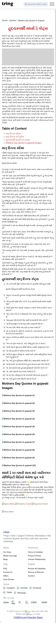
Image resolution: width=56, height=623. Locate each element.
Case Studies (8, 579)
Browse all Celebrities (37, 568)
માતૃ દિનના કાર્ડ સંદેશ (15, 137)
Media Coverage (10, 556)
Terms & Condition (35, 552)
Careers (31, 576)
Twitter (9, 592)
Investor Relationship (36, 559)
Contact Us (7, 572)
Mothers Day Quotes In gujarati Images (24, 143)
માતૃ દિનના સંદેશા (13, 133)
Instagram (10, 588)
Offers (5, 576)
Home (5, 20)
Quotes (13, 20)
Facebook (36, 588)
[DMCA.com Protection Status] (28, 617)
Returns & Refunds (36, 572)
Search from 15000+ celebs (37, 4)
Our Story (7, 552)
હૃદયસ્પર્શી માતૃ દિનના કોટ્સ (18, 140)
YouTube (23, 588)
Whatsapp (21, 593)
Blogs (5, 559)
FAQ (5, 568)
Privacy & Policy (34, 556)
